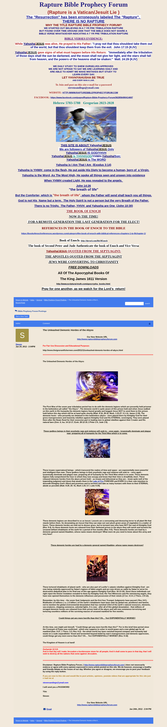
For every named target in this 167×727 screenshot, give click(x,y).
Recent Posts (20, 303)
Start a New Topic (22, 316)
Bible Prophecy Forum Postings (55, 300)
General (39, 300)
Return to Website (22, 300)
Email (49, 709)
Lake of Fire (98, 481)
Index (32, 300)
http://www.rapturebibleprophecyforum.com (97, 339)
